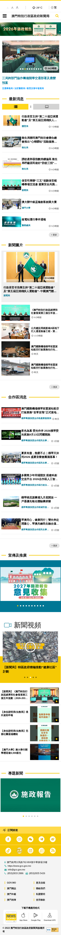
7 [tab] (34, 606)
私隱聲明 (40, 894)
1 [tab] (17, 606)
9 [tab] (40, 606)
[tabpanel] (30, 584)
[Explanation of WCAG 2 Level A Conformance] (52, 929)
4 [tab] (26, 606)
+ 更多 (54, 235)
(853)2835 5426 (37, 873)
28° (39, 7)
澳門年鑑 (11, 894)
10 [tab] (43, 606)
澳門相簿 (11, 900)
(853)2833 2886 (15, 873)
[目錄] (4, 16)
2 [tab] (20, 606)
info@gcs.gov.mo (16, 870)
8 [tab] (37, 606)
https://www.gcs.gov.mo (19, 866)
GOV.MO (11, 883)
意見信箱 (40, 883)
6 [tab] (31, 606)
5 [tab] (29, 606)
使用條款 (40, 900)
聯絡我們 (40, 888)
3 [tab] (23, 606)
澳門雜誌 (11, 888)
